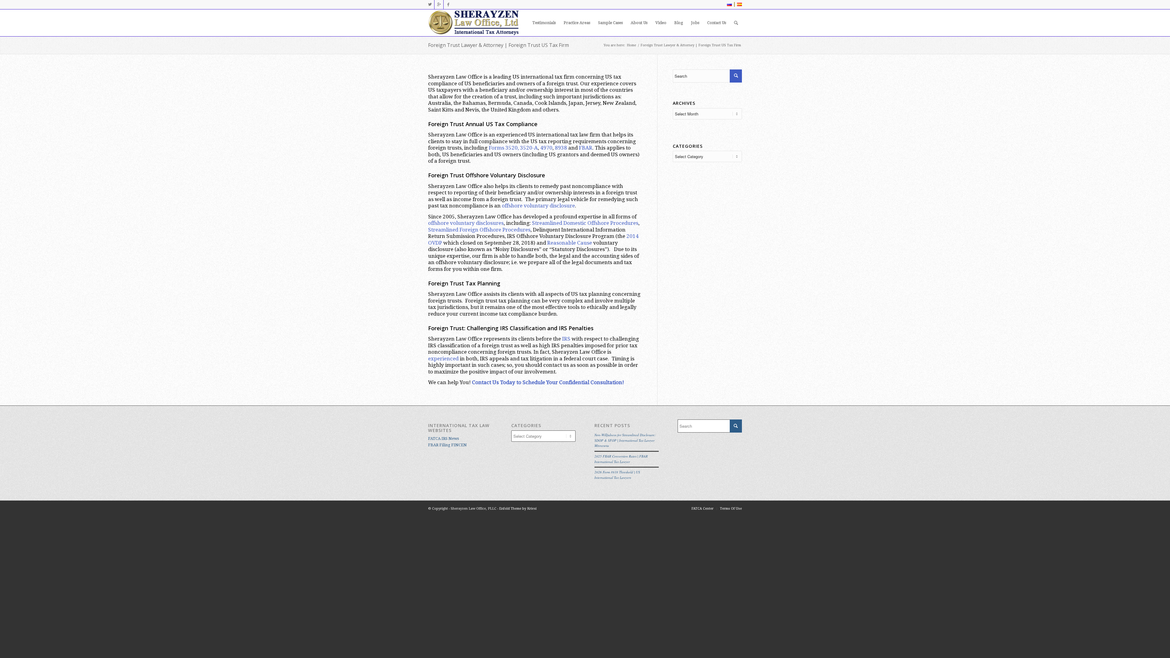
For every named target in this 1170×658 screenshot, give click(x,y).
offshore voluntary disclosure (538, 206)
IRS (566, 339)
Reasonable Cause (569, 243)
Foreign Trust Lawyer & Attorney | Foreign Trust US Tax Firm (498, 45)
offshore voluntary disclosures (466, 223)
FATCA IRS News (443, 438)
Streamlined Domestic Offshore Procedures (585, 223)
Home (631, 45)
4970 (546, 148)
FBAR (585, 148)
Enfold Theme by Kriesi (518, 509)
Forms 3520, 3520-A (513, 148)
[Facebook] (448, 4)
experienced (443, 359)
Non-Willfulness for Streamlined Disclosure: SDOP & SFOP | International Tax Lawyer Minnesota (625, 440)
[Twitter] (429, 4)
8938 (561, 148)
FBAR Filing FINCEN (447, 445)
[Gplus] (438, 4)
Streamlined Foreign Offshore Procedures (479, 230)
